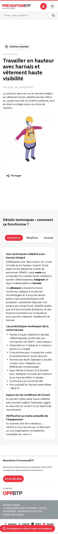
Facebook (12, 524)
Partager (16, 175)
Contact (43, 508)
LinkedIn (25, 524)
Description (14, 237)
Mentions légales (11, 504)
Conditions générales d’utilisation (20, 508)
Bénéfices (32, 237)
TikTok (38, 524)
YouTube (50, 524)
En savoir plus (13, 479)
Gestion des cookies (13, 514)
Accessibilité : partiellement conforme (22, 511)
